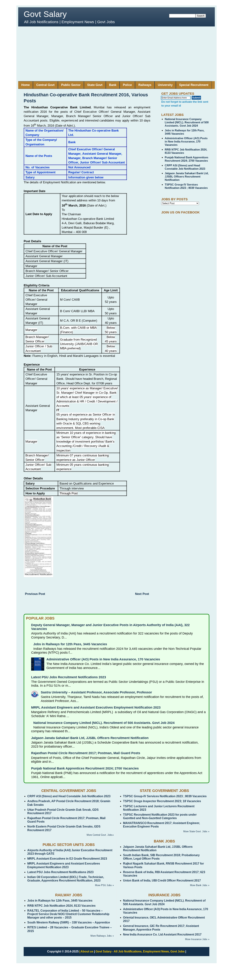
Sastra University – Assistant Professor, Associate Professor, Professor (96, 692)
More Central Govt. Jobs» (100, 835)
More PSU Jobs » (104, 885)
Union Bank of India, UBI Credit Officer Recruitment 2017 (162, 880)
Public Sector (71, 85)
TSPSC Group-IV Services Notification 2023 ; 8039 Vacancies (186, 186)
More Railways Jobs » (102, 935)
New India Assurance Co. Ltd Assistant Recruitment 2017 (162, 934)
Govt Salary (45, 14)
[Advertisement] (116, 53)
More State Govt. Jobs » (196, 831)
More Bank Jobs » (199, 885)
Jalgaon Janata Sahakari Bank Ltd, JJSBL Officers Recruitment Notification (187, 176)
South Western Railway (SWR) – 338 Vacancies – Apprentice (68, 922)
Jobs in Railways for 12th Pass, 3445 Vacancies (70, 644)
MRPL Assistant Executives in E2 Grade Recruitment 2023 (67, 858)
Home (25, 85)
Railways (144, 85)
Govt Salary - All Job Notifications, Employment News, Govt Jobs (140, 951)
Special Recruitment (193, 85)
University (165, 85)
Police (127, 85)
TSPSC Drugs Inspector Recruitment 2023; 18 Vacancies (162, 801)
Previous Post (35, 594)
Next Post (142, 594)
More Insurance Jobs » (197, 939)
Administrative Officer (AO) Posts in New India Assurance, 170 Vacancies (186, 141)
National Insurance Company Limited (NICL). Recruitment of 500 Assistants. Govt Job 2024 (187, 122)
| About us (86, 951)
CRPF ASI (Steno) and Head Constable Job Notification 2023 (185, 167)
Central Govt (45, 85)
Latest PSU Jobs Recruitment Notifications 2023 (68, 677)
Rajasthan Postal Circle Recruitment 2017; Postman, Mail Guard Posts (85, 753)
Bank (112, 85)
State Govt (94, 85)
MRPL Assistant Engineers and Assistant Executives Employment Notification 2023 (96, 707)
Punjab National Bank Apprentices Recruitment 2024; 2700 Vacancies (186, 159)
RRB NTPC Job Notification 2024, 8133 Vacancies (61, 905)
